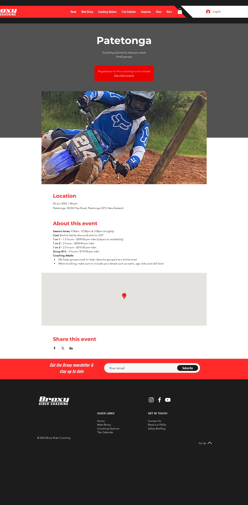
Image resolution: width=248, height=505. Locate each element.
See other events (124, 75)
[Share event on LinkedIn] (71, 348)
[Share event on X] (62, 348)
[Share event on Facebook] (54, 348)
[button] (169, 11)
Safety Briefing (156, 428)
